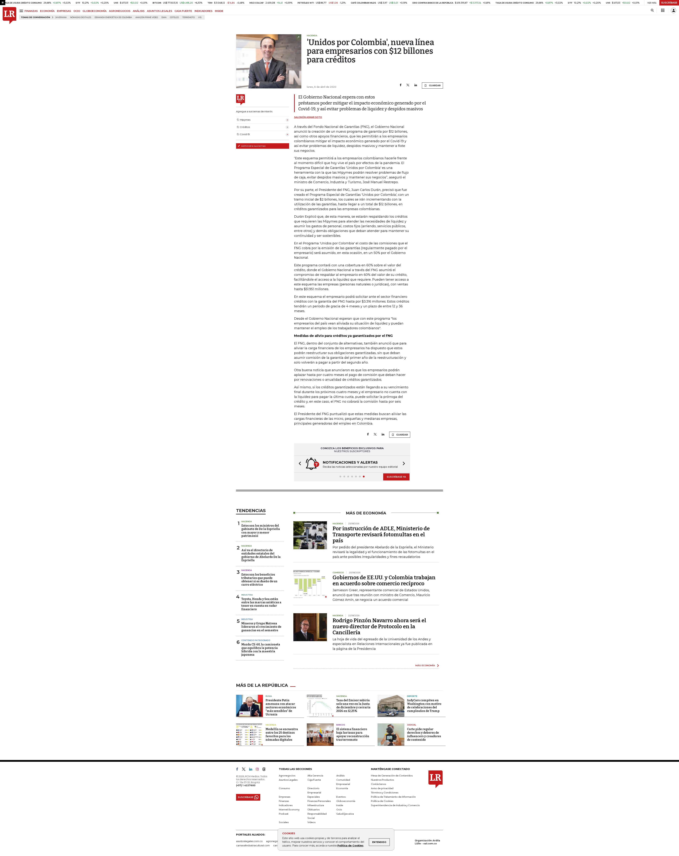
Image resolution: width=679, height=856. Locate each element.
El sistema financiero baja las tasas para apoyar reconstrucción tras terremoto (352, 734)
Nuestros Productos (382, 779)
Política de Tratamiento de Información (393, 796)
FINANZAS (31, 11)
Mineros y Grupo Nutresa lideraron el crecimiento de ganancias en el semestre (261, 627)
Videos (311, 822)
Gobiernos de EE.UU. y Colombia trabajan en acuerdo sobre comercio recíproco (384, 580)
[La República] (9, 15)
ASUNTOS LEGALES (159, 11)
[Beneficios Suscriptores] (662, 10)
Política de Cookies (350, 845)
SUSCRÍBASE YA (396, 476)
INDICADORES (203, 11)
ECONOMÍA (47, 11)
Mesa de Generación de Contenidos (392, 775)
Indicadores (285, 805)
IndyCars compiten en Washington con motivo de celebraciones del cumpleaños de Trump (424, 706)
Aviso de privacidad (382, 788)
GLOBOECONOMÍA (94, 11)
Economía (342, 788)
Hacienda (246, 521)
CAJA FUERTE (183, 11)
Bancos (340, 725)
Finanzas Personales (319, 801)
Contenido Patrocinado (255, 640)
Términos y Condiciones (384, 792)
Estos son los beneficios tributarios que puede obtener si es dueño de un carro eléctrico (259, 580)
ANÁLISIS (138, 11)
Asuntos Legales (288, 779)
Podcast (283, 813)
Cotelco (174, 17)
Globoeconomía (345, 801)
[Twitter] (408, 85)
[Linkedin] (415, 85)
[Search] (652, 10)
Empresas (284, 796)
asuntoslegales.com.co (249, 841)
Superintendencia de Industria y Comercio (395, 805)
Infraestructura (315, 805)
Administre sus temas (253, 145)
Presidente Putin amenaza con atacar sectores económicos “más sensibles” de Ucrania (281, 707)
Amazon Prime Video (146, 17)
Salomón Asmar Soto (308, 117)
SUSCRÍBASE (669, 2)
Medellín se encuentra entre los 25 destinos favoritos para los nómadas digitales (282, 734)
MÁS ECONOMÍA (425, 665)
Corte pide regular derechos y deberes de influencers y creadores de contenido (424, 734)
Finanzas (284, 801)
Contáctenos (378, 784)
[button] (299, 464)
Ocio (339, 809)
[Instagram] (259, 769)
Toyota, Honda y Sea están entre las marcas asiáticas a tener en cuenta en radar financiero (261, 604)
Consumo (284, 788)
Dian (163, 17)
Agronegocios (287, 775)
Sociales (284, 822)
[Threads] (265, 769)
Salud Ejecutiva (345, 813)
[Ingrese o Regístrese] (673, 10)
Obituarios (313, 809)
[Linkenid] (252, 769)
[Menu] (22, 10)
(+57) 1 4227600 (245, 785)
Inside (339, 805)
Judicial (411, 725)
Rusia (269, 696)
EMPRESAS (64, 11)
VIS (199, 17)
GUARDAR (434, 85)
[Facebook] (400, 85)
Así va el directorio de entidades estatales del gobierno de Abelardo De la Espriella (261, 555)
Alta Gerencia (315, 775)
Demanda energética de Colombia (113, 17)
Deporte (412, 696)
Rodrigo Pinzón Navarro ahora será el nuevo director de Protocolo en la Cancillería (379, 626)
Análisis (340, 775)
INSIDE (219, 11)
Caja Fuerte (314, 779)
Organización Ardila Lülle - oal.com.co (427, 842)
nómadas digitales (80, 17)
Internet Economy (289, 809)
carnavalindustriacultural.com (253, 845)
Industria (247, 595)
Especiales (313, 796)
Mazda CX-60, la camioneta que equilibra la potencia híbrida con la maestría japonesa (260, 649)
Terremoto (188, 17)
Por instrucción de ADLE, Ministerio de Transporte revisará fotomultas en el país (381, 534)
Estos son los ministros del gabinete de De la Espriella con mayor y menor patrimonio (260, 531)
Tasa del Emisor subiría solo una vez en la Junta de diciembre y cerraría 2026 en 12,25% (353, 706)
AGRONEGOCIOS (119, 11)
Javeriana (61, 17)
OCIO (76, 11)
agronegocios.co (276, 841)
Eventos (341, 796)
